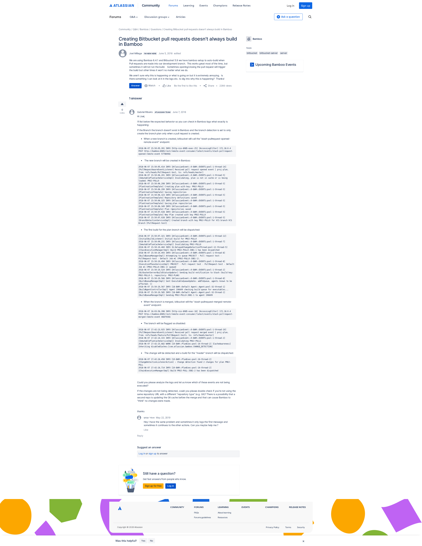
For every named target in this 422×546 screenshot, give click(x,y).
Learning (188, 5)
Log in (290, 5)
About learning (224, 512)
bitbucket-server (269, 53)
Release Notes (242, 5)
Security (301, 527)
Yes (143, 540)
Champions (220, 5)
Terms (288, 527)
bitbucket (252, 53)
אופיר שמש (149, 417)
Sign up (305, 5)
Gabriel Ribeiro (145, 112)
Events (203, 5)
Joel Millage (135, 53)
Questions (156, 29)
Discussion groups (156, 16)
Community (151, 5)
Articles (180, 16)
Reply (140, 435)
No (151, 540)
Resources (222, 517)
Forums (173, 5)
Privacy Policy (272, 527)
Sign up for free (153, 485)
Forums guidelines (202, 517)
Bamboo (144, 29)
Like (146, 429)
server (283, 53)
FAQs (196, 512)
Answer (135, 85)
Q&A (133, 16)
